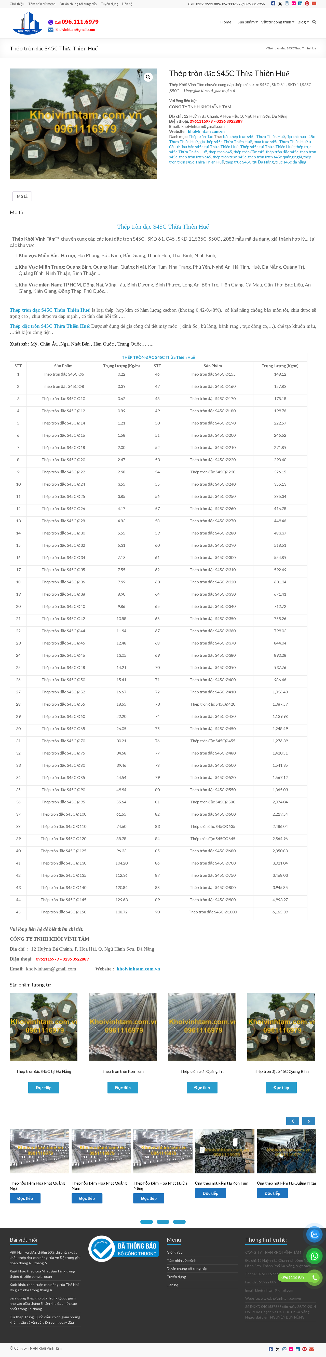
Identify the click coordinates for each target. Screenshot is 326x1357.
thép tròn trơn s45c (230, 156)
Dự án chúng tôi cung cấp (78, 4)
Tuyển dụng (109, 4)
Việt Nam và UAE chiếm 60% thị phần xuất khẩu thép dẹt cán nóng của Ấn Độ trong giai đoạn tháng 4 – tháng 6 (45, 1257)
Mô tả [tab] (22, 196)
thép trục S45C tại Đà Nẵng (249, 161)
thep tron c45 (220, 151)
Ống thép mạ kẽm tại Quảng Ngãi (224, 1183)
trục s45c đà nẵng (290, 161)
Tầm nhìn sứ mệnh (42, 4)
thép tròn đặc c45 (249, 151)
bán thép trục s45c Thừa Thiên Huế (254, 136)
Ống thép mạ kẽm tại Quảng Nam (286, 1183)
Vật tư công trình (276, 21)
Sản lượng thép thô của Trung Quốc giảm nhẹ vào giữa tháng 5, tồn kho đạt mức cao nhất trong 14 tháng (43, 1303)
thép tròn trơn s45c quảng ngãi (275, 156)
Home (225, 21)
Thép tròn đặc (200, 136)
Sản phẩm (246, 21)
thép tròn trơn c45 (195, 156)
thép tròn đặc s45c (282, 151)
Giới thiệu (17, 4)
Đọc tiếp (43, 1087)
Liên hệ (127, 4)
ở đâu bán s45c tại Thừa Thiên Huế (208, 146)
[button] (148, 77)
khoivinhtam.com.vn (206, 131)
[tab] (146, 1222)
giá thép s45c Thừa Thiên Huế (225, 141)
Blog (301, 21)
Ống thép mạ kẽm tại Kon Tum (160, 1183)
